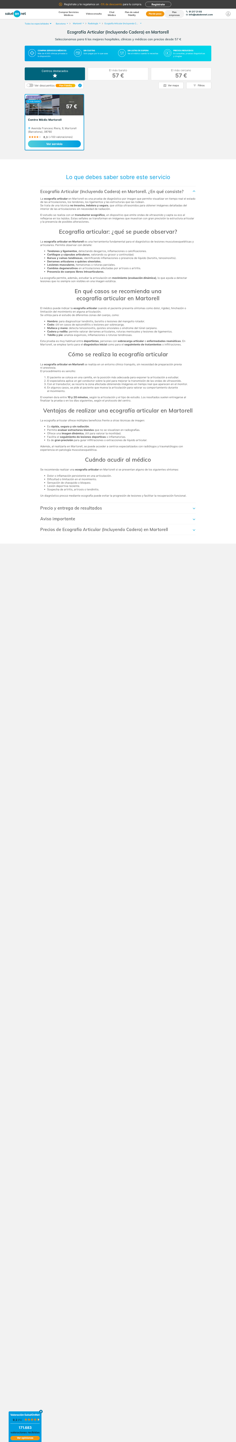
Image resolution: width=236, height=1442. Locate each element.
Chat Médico (112, 13)
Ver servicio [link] (54, 144)
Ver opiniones (25, 1437)
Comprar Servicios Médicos (69, 13)
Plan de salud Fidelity (132, 13)
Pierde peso (155, 13)
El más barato (118, 73)
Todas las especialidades (37, 23)
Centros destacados (55, 71)
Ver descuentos (53, 85)
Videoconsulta (94, 13)
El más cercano (181, 73)
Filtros (201, 85)
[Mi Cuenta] (228, 14)
